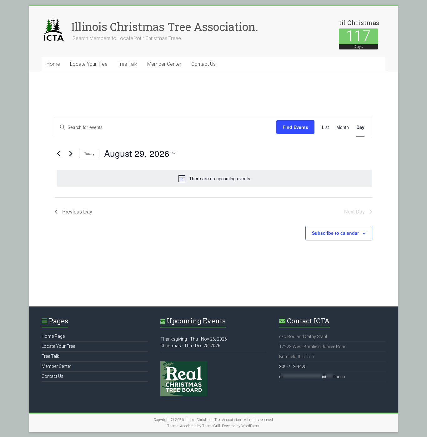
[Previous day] (58, 153)
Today (89, 153)
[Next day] (70, 153)
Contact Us (203, 64)
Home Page (53, 336)
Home (53, 64)
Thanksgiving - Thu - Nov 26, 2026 (193, 339)
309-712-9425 (293, 366)
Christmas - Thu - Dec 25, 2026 (190, 345)
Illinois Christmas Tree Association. (164, 26)
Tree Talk (127, 64)
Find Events (295, 127)
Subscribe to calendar (335, 233)
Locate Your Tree (89, 64)
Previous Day (77, 211)
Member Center (164, 64)
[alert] (214, 178)
